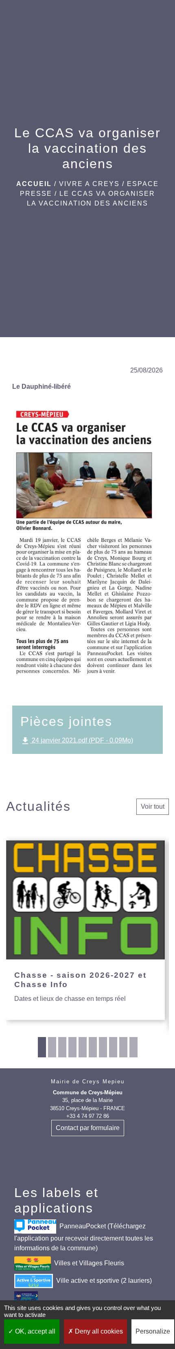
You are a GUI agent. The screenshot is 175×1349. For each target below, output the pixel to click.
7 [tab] (103, 1047)
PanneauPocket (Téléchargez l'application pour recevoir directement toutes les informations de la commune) (83, 1236)
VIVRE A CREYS (89, 183)
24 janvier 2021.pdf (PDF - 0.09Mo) (76, 741)
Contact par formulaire (88, 1127)
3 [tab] (62, 1047)
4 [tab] (72, 1047)
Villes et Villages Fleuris (89, 1262)
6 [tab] (93, 1047)
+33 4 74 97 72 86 (87, 1116)
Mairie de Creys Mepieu (88, 1081)
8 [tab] (113, 1047)
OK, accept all (34, 1331)
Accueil (34, 183)
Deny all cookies (98, 1331)
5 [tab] (83, 1047)
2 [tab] (52, 1047)
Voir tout (152, 806)
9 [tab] (123, 1047)
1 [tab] (42, 1047)
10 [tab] (133, 1047)
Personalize (153, 1331)
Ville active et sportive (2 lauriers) (104, 1280)
